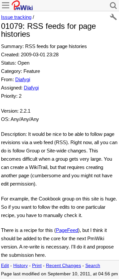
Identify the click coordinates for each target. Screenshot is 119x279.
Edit (5, 265)
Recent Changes (63, 265)
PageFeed (67, 230)
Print (37, 265)
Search (92, 265)
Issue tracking (16, 17)
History (20, 265)
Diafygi (22, 79)
